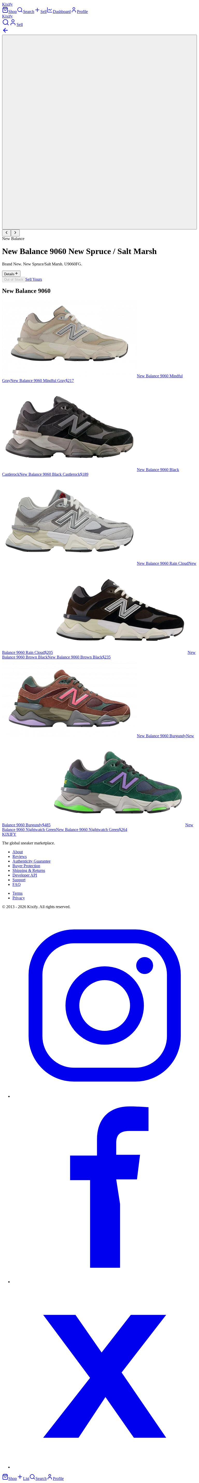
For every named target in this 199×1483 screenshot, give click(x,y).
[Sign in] (13, 24)
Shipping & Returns (28, 870)
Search (28, 11)
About (17, 852)
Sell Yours (33, 279)
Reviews (19, 856)
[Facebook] (104, 1281)
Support (18, 880)
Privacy (18, 898)
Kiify (7, 4)
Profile (82, 11)
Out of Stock (13, 279)
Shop (12, 11)
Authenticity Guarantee (31, 861)
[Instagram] (104, 1096)
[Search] (5, 24)
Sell (43, 11)
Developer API (24, 875)
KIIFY (9, 834)
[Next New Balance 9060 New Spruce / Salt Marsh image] (15, 232)
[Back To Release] (5, 32)
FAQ (16, 884)
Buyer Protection (26, 866)
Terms (17, 893)
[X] (104, 1467)
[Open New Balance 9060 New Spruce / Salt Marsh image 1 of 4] (99, 132)
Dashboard (62, 11)
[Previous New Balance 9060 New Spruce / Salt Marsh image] (6, 232)
